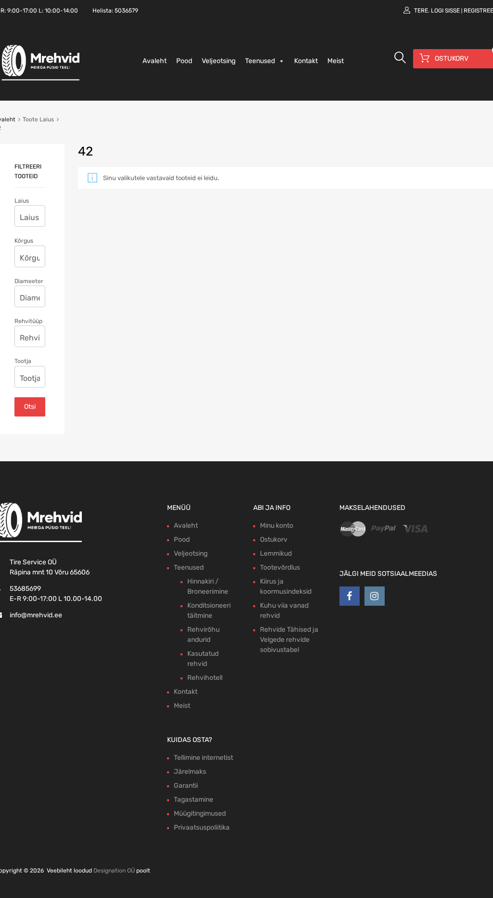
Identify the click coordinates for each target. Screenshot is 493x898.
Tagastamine (193, 799)
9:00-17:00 (22, 10)
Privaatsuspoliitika (202, 827)
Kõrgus (23, 240)
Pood (184, 61)
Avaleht (155, 61)
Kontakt (306, 61)
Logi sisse (445, 10)
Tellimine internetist (203, 758)
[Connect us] (349, 596)
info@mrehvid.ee (36, 615)
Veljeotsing (218, 61)
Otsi (30, 407)
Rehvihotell (204, 678)
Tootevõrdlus (280, 567)
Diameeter (28, 281)
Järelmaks (190, 772)
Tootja (22, 361)
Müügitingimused (200, 813)
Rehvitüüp (28, 321)
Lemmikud (276, 553)
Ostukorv (273, 539)
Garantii (186, 785)
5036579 (126, 10)
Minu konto (276, 525)
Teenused (260, 61)
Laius (21, 200)
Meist (335, 61)
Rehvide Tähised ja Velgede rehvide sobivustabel (289, 639)
